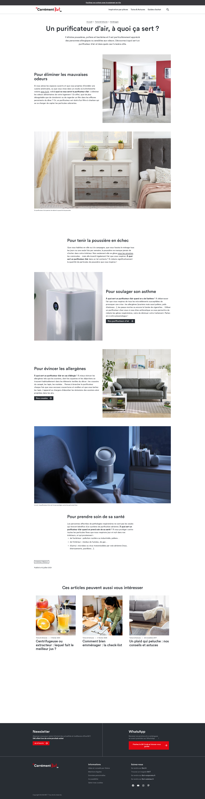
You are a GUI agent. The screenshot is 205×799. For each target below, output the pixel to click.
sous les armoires (125, 253)
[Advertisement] (102, 225)
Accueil (89, 22)
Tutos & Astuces (101, 22)
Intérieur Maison (41, 562)
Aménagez (114, 22)
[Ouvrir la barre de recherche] (167, 9)
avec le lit (45, 92)
